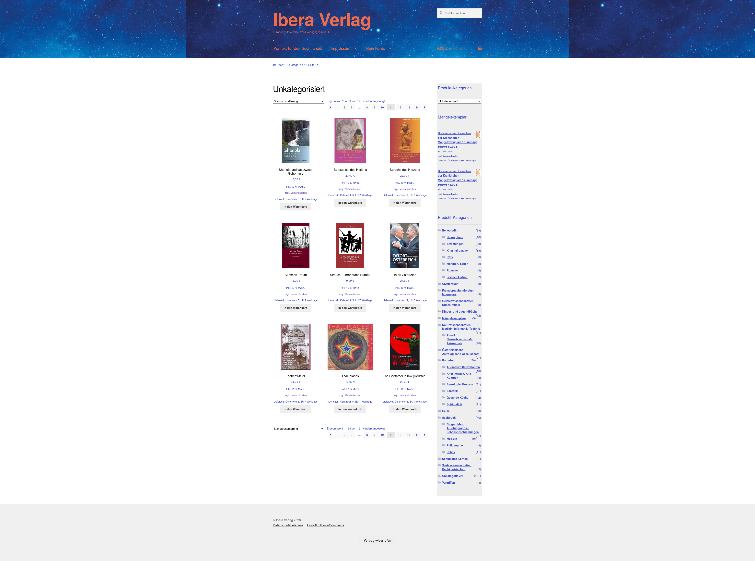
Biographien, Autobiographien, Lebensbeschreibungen (463, 428)
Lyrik (450, 257)
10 (382, 107)
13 (408, 107)
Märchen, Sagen (457, 264)
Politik (451, 452)
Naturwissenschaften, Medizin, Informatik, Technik (461, 327)
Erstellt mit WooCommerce (325, 525)
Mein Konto (375, 48)
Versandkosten (299, 192)
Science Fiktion (457, 277)
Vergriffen (448, 482)
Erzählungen (455, 244)
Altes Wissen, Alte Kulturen (459, 376)
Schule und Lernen (455, 459)
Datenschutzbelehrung (289, 525)
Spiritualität (454, 404)
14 (417, 107)
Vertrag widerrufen (377, 540)
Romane (452, 270)
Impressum (340, 48)
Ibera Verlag (322, 19)
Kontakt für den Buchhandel (298, 48)
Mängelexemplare (454, 318)
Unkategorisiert (295, 65)
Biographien (455, 237)
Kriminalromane (457, 250)
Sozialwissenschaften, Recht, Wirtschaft (457, 467)
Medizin (452, 439)
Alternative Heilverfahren (463, 367)
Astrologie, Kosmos (460, 384)
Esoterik (452, 391)
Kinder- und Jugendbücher (460, 311)
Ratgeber (448, 360)
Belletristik (449, 230)
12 (399, 107)
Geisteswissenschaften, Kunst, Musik (458, 303)
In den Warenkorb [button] (296, 206)
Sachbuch (449, 417)
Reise (446, 411)
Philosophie (455, 445)
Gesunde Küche (457, 397)
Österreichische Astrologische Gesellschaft (460, 352)
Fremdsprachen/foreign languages (458, 292)
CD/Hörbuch (450, 284)
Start (281, 65)
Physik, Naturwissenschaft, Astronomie (460, 339)
